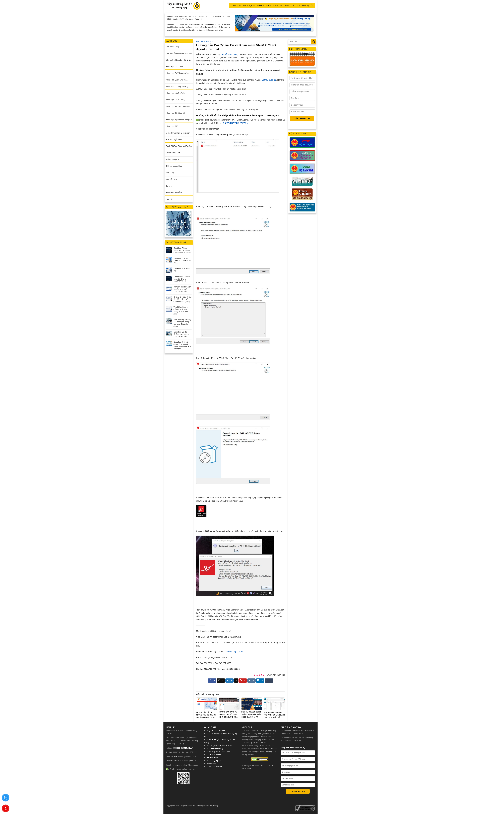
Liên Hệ (305, 6)
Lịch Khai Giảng (172, 47)
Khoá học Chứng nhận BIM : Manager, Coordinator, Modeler (182, 250)
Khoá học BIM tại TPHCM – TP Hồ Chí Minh (182, 260)
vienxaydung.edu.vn (234, 652)
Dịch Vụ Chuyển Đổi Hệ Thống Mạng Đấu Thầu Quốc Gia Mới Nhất (251, 714)
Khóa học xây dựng (253, 6)
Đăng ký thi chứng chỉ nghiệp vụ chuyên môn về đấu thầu (182, 289)
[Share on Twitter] (229, 680)
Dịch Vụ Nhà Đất (173, 153)
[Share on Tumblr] (269, 680)
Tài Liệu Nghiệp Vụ (213, 760)
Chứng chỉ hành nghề (277, 6)
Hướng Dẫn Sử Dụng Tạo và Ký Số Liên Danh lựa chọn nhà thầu (274, 715)
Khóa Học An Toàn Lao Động (178, 106)
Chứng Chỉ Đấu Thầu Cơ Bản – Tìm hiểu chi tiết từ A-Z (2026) (182, 299)
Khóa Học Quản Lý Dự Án (177, 80)
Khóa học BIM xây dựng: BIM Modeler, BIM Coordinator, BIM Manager (182, 345)
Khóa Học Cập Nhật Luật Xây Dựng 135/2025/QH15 (181, 279)
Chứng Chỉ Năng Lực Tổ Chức (178, 60)
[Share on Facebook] (212, 680)
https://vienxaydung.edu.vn (185, 756)
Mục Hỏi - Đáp (212, 757)
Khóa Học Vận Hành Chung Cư (179, 120)
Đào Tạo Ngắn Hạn (174, 139)
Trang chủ (236, 6)
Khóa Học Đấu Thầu (174, 66)
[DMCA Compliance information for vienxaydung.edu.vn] (305, 808)
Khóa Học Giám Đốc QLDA (177, 100)
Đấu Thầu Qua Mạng (204, 41)
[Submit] (313, 41)
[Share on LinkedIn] (260, 680)
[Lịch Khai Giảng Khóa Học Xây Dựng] (302, 59)
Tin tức (295, 6)
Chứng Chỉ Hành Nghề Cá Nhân (179, 53)
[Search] (312, 5)
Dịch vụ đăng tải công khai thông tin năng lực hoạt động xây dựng (182, 322)
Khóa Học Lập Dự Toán (175, 93)
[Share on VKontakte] (251, 680)
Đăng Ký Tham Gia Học (216, 730)
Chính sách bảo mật (214, 766)
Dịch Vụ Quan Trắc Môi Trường (218, 745)
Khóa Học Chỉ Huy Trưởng (177, 86)
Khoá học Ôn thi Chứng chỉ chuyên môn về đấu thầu (181, 334)
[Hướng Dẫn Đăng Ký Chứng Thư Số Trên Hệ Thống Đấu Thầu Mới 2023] (229, 703)
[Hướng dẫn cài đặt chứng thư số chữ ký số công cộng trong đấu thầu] (206, 703)
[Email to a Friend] (236, 680)
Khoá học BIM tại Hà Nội (181, 269)
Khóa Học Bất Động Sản (176, 113)
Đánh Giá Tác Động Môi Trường (179, 146)
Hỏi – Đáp (170, 173)
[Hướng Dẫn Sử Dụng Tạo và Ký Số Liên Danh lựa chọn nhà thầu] (274, 703)
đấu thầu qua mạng (229, 54)
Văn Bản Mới (171, 179)
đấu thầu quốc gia (268, 80)
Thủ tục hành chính (174, 166)
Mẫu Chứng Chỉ (172, 159)
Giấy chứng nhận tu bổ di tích (178, 133)
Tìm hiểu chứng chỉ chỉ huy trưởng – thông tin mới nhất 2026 (181, 310)
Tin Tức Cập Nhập (213, 754)
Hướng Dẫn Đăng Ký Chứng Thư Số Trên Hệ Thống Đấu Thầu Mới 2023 (228, 715)
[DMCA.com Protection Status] (259, 759)
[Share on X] (221, 680)
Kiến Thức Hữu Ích (174, 192)
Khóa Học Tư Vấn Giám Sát (177, 73)
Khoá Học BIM (172, 126)
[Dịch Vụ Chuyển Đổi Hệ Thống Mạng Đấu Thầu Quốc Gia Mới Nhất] (251, 703)
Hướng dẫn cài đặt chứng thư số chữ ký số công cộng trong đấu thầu (206, 715)
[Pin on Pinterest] (242, 680)
